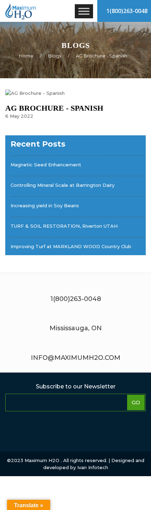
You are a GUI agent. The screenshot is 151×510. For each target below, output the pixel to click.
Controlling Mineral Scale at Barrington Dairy (62, 185)
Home (26, 56)
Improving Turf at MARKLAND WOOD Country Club (71, 246)
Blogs (54, 56)
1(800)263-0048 (126, 11)
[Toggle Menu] (84, 11)
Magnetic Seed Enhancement (46, 164)
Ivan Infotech (92, 467)
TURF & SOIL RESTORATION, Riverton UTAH (64, 226)
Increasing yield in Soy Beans (45, 205)
